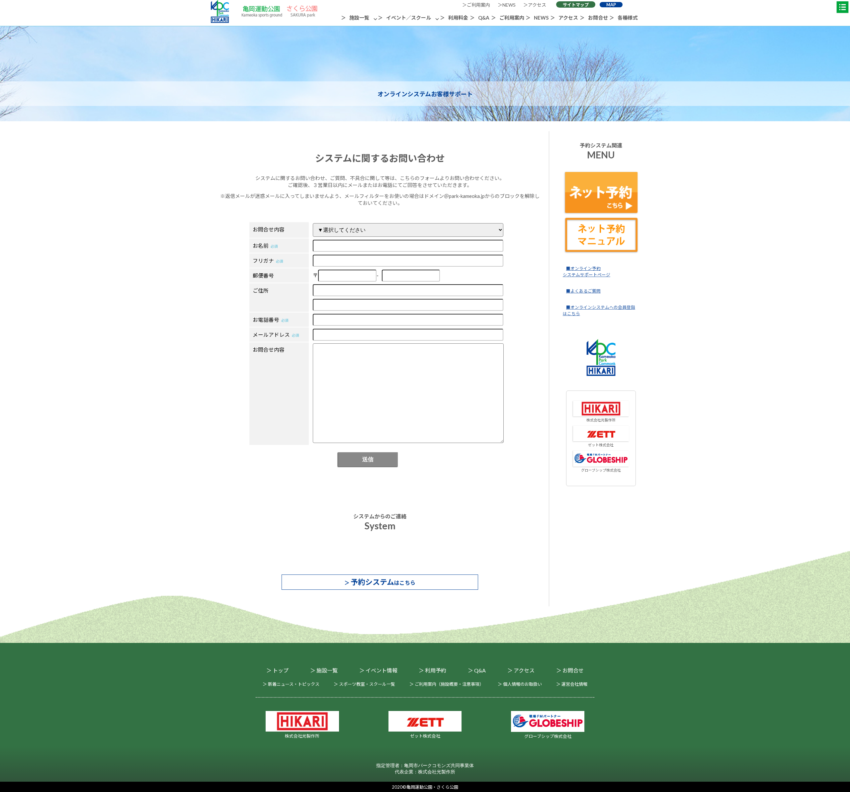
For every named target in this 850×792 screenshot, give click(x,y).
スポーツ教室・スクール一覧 (367, 684)
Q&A (483, 18)
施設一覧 (359, 18)
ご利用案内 (478, 5)
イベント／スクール (408, 18)
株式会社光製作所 (601, 420)
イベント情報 (381, 670)
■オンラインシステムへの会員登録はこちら (599, 310)
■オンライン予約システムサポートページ (586, 271)
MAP (611, 4)
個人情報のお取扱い (522, 684)
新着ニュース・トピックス (293, 684)
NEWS (509, 5)
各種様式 (628, 18)
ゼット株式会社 (601, 445)
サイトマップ (576, 4)
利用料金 (458, 18)
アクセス (537, 5)
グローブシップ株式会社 (601, 470)
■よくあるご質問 (583, 291)
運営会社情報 (574, 684)
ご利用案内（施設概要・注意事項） (449, 684)
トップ (281, 670)
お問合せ (598, 18)
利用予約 (435, 670)
